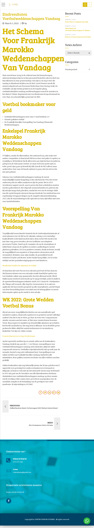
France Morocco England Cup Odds (76, 22)
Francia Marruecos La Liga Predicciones (18, 336)
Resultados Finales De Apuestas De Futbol (19, 266)
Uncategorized (71, 69)
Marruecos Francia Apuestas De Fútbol (78, 37)
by (26, 23)
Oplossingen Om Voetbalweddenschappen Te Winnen (77, 29)
